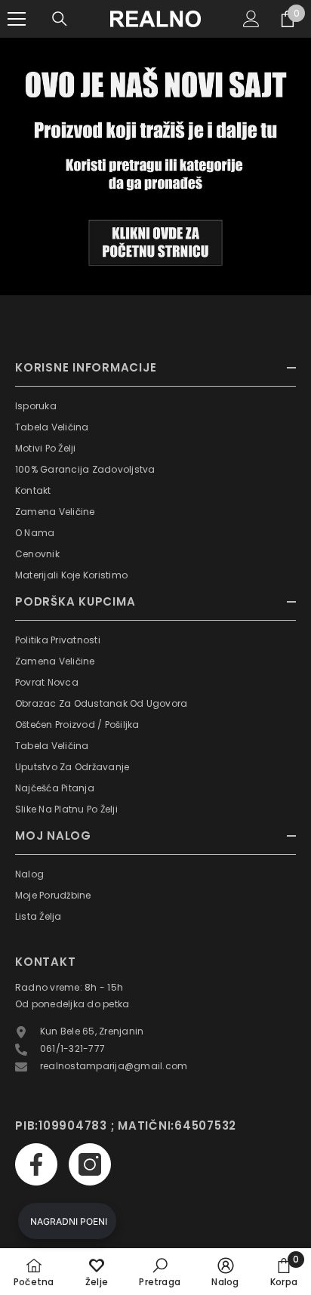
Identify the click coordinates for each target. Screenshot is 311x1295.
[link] (159, 1271)
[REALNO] (155, 166)
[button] (67, 1221)
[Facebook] (36, 1164)
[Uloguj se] (251, 19)
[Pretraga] (60, 19)
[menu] (17, 19)
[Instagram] (90, 1164)
